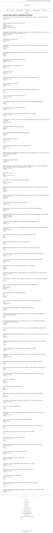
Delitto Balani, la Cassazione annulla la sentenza (14, 59)
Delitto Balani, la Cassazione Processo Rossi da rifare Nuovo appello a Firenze (21, 89)
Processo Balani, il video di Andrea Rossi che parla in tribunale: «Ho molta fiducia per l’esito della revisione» (25, 187)
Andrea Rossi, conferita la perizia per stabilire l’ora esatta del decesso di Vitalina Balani (23, 393)
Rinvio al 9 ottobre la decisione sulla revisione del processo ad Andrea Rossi (20, 284)
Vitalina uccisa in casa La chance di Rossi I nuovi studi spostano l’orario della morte (23, 444)
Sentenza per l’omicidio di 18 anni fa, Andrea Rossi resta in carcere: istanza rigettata (22, 208)
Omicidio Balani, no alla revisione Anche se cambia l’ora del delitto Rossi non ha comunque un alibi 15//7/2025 (26, 120)
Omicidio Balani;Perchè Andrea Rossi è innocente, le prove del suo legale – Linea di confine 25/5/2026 (24, 53)
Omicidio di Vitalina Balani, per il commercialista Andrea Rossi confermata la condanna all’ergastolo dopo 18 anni (25, 228)
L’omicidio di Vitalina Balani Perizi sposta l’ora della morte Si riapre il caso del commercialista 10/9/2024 (24, 341)
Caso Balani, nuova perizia (9, 379)
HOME (7, 10)
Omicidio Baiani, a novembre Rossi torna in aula (14, 437)
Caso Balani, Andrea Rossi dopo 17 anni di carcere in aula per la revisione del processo (23, 259)
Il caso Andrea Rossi (7, 71)
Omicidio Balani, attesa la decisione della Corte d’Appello (16, 180)
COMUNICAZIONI (36, 10)
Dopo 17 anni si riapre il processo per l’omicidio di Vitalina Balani (17, 419)
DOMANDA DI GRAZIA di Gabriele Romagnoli (13, 126)
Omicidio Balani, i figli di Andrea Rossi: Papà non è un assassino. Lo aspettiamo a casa (23, 489)
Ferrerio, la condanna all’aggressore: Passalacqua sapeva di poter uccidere (21, 221)
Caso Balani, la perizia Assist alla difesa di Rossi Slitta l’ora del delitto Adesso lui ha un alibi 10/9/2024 (24, 354)
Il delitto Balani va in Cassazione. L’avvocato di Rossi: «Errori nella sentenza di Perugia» (23, 101)
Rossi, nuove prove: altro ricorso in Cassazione (14, 95)
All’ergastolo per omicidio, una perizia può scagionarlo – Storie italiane (19, 265)
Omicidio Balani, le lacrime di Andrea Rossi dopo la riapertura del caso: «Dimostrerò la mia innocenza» (24, 413)
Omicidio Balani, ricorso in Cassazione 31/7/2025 (14, 107)
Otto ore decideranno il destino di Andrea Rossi (14, 23)
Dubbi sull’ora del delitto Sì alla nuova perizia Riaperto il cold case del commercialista (22, 425)
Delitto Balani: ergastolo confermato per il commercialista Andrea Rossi (19, 234)
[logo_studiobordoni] (26, 5)
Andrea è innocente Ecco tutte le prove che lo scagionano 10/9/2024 (19, 348)
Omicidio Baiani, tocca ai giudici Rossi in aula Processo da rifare (18, 469)
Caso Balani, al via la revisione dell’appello (12, 386)
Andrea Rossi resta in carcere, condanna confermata (15, 202)
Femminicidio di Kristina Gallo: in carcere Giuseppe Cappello (17, 145)
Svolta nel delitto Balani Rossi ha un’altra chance (14, 457)
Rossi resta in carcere (8, 173)
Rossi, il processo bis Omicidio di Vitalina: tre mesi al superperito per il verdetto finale (23, 373)
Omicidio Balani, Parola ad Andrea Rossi (12, 475)
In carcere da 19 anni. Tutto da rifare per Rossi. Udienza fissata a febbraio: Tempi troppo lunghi (25, 17)
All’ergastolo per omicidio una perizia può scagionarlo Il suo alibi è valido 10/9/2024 (22, 361)
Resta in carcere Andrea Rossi (10, 138)
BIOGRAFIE (27, 10)
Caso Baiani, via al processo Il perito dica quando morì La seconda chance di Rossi (23, 400)
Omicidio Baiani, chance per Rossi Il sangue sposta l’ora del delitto (19, 431)
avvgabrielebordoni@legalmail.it (27, 513)
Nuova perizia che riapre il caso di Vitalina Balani (14, 292)
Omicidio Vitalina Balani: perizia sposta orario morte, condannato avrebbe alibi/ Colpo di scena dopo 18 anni (26, 334)
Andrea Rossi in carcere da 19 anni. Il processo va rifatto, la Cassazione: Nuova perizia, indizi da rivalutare (25, 45)
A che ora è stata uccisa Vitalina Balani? (12, 406)
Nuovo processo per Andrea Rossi (11, 83)
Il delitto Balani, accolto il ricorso (10, 39)
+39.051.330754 (48, 0)
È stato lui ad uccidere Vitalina (10, 160)
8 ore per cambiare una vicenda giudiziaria (12, 65)
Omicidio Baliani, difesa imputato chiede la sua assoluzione (16, 241)
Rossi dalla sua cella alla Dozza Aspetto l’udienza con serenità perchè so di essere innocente (25, 272)
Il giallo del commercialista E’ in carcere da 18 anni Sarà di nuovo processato (20, 77)
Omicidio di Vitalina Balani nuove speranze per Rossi (15, 451)
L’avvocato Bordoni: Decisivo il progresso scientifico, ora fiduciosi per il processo (22, 300)
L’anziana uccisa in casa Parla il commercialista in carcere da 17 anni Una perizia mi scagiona (25, 278)
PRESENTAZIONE (19, 10)
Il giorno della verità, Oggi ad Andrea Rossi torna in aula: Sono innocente (20, 482)
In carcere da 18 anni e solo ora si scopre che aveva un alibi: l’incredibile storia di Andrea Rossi (25, 328)
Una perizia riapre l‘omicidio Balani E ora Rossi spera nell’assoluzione (19, 307)
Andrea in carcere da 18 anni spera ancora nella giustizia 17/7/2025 (19, 113)
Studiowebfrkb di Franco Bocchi (29, 516)
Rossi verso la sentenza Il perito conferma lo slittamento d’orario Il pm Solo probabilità (23, 253)
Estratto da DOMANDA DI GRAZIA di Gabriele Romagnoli (16, 132)
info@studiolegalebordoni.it (27, 511)
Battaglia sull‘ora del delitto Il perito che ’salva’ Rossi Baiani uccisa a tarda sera (21, 247)
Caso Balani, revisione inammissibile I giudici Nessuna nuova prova (19, 463)
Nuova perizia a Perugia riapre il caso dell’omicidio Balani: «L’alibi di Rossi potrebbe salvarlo (24, 367)
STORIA (12, 10)
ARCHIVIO (45, 10)
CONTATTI (27, 13)
